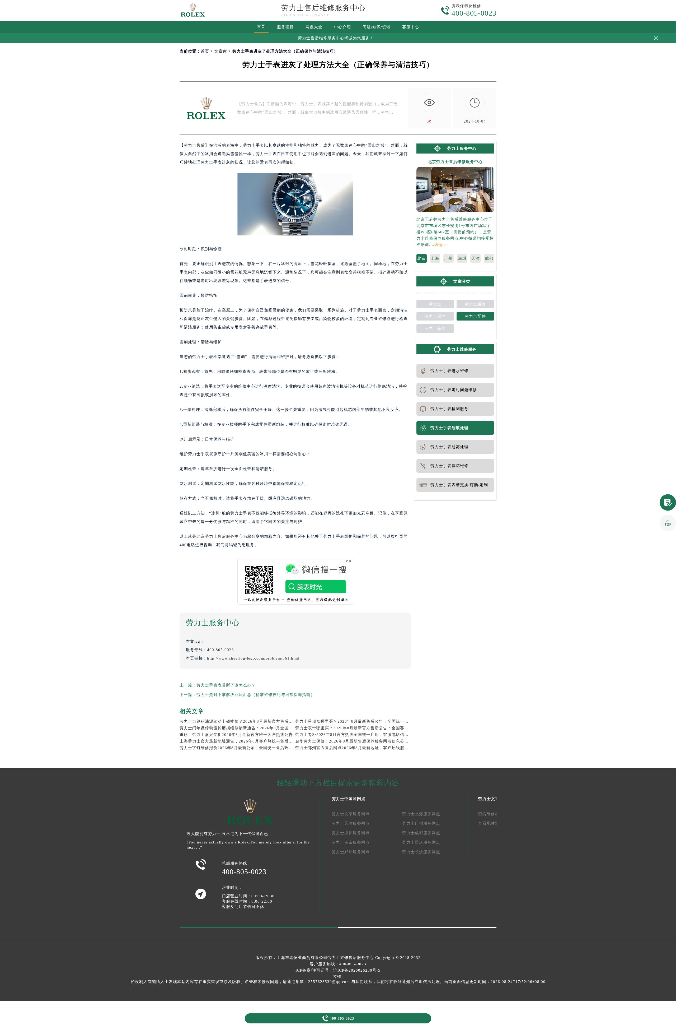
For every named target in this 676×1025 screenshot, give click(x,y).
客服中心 (410, 27)
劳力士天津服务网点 (351, 823)
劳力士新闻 (435, 328)
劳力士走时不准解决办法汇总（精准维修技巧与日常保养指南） (255, 695)
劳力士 (435, 304)
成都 (489, 258)
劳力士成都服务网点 (421, 833)
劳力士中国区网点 (348, 799)
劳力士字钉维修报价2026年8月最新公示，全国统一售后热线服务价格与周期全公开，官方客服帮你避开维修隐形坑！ (289, 748)
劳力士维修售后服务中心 (350, 958)
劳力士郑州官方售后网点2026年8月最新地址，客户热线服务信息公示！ (362, 748)
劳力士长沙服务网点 (421, 852)
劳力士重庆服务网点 (421, 842)
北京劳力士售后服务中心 (219, 536)
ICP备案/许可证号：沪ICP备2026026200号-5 (338, 970)
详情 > (440, 245)
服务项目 (285, 27)
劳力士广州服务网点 (421, 823)
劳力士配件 (475, 316)
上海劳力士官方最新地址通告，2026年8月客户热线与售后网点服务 (243, 741)
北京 (421, 258)
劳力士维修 (475, 304)
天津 (475, 258)
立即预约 (338, 523)
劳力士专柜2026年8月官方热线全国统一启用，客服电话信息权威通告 (360, 734)
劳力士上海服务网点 (421, 814)
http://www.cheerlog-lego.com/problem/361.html (253, 658)
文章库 (220, 51)
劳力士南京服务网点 (351, 842)
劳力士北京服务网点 (351, 814)
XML (338, 977)
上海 (435, 258)
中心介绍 (342, 27)
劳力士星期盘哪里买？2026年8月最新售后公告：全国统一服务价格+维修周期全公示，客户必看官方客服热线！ (399, 721)
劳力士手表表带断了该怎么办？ (226, 685)
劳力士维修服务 (462, 349)
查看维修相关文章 (495, 814)
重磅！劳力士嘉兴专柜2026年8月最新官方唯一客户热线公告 (236, 734)
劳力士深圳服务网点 (351, 833)
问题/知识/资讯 (377, 27)
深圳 (462, 258)
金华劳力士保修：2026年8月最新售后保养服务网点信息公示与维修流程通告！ (368, 741)
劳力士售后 (194, 145)
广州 (448, 258)
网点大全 (314, 27)
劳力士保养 (435, 316)
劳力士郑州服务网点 (351, 852)
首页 (261, 26)
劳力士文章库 (491, 799)
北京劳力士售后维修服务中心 (455, 162)
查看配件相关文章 (495, 823)
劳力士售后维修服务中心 (323, 8)
